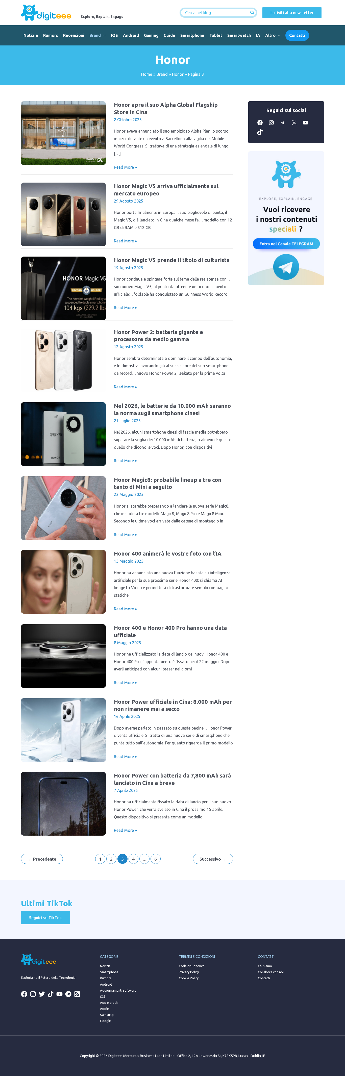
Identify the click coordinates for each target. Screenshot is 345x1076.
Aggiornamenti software (118, 990)
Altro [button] (270, 35)
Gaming (151, 35)
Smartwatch (239, 35)
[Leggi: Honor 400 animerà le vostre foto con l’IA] (63, 581)
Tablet (215, 35)
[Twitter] (42, 994)
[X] (294, 125)
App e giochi (109, 1002)
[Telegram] (283, 125)
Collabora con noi (271, 972)
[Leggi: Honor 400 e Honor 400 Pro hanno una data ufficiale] (63, 655)
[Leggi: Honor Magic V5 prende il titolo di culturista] (63, 288)
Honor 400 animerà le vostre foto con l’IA (167, 553)
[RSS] (77, 994)
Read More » (125, 168)
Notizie (30, 35)
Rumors (50, 35)
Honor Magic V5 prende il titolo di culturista (172, 260)
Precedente (42, 859)
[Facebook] (260, 125)
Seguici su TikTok (45, 917)
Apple (104, 1008)
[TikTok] (260, 134)
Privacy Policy (189, 972)
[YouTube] (305, 125)
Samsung (107, 1014)
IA (258, 35)
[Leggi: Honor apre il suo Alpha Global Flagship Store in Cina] (63, 132)
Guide (169, 35)
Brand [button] (95, 35)
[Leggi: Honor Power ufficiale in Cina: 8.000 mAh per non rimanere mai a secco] (63, 729)
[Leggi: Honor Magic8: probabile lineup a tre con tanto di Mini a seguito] (63, 507)
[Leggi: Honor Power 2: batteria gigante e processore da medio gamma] (63, 360)
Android (131, 35)
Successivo (213, 859)
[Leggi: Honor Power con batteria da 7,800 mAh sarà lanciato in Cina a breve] (63, 803)
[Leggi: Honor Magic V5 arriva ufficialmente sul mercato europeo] (63, 214)
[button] (103, 35)
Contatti (264, 978)
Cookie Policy (189, 978)
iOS (114, 35)
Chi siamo (265, 966)
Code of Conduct (191, 966)
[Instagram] (271, 125)
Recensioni (73, 35)
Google (105, 1020)
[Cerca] (252, 12)
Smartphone (192, 35)
